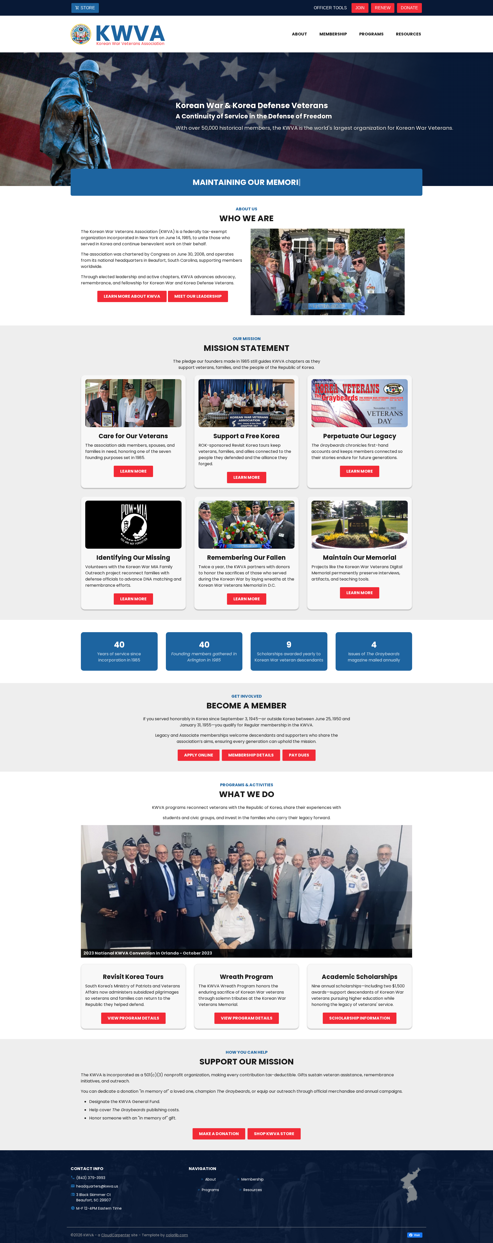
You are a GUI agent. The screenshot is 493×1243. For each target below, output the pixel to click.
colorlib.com (177, 1235)
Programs (371, 34)
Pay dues (299, 755)
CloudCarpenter (115, 1235)
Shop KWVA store (274, 1134)
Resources (408, 34)
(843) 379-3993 (90, 1177)
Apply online (198, 755)
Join (360, 8)
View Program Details (246, 1018)
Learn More (133, 471)
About (299, 34)
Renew (383, 8)
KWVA (130, 33)
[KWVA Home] (81, 34)
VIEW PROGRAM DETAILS (133, 1018)
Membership (333, 34)
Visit (416, 1235)
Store (88, 8)
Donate (409, 8)
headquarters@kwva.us (97, 1186)
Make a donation (219, 1134)
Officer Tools (330, 8)
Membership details (251, 755)
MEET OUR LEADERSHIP (198, 296)
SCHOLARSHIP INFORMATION (359, 1018)
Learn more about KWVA (132, 296)
